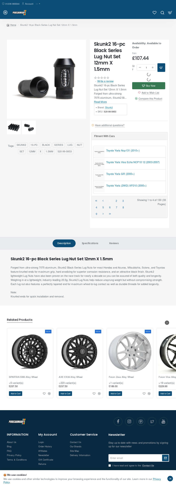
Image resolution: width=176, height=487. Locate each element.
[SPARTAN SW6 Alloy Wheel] (30, 351)
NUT (79, 144)
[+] (153, 67)
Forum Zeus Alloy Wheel (121, 377)
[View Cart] (170, 12)
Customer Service (84, 434)
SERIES (58, 144)
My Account (47, 434)
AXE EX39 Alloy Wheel (70, 377)
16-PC (34, 144)
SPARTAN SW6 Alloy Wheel (23, 377)
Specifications (90, 243)
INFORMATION (17, 434)
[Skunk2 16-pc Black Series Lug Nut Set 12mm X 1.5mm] (46, 79)
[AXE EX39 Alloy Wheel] (80, 351)
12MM (32, 151)
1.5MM (49, 151)
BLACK (46, 144)
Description (64, 243)
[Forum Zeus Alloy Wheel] (130, 351)
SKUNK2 (21, 144)
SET (22, 151)
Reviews (114, 243)
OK (170, 478)
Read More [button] (100, 101)
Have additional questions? (109, 125)
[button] (161, 67)
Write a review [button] (105, 81)
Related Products (19, 320)
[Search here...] (162, 12)
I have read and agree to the (133, 465)
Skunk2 (109, 107)
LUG (70, 144)
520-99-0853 (65, 151)
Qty (133, 67)
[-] (140, 67)
